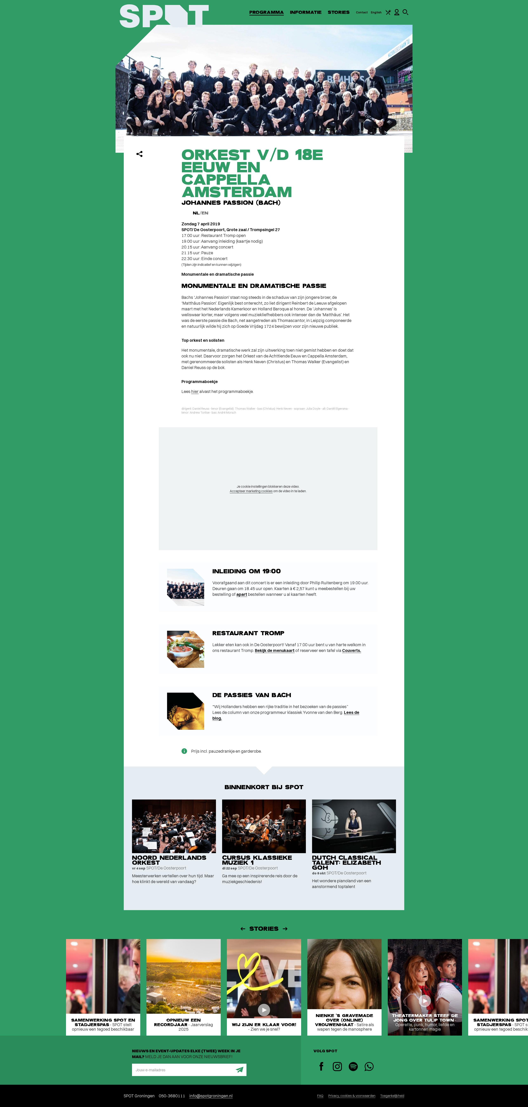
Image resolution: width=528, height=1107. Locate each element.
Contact (362, 12)
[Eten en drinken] (388, 14)
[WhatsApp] (369, 1067)
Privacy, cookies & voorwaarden (351, 1096)
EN (205, 213)
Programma (266, 12)
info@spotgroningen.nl (211, 1095)
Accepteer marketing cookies (251, 491)
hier (195, 391)
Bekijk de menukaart (275, 650)
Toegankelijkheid (392, 1096)
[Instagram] (337, 1067)
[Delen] (139, 154)
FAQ (320, 1096)
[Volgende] (285, 929)
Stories (339, 12)
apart (241, 594)
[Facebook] (321, 1067)
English (376, 12)
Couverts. (351, 650)
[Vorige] (242, 929)
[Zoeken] (405, 14)
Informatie (306, 12)
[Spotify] (353, 1067)
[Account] (397, 14)
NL (196, 213)
